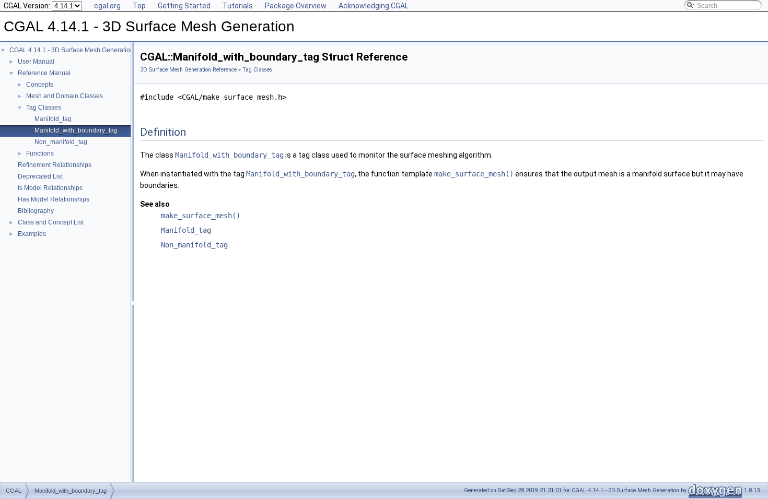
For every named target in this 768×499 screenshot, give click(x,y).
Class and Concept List (51, 222)
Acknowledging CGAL (374, 6)
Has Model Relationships (53, 199)
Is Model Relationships (50, 188)
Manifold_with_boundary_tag (76, 130)
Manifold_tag (53, 119)
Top (139, 6)
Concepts (39, 84)
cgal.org (107, 6)
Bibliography (36, 211)
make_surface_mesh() (474, 174)
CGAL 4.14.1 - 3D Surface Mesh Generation (71, 50)
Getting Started (184, 6)
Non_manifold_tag (60, 142)
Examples (32, 233)
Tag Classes (43, 107)
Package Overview (296, 6)
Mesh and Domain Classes (64, 96)
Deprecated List (40, 176)
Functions (40, 153)
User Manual (36, 61)
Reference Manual (44, 73)
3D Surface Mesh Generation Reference (188, 69)
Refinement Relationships (54, 165)
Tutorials (238, 6)
